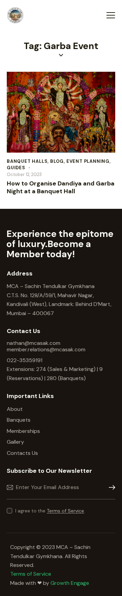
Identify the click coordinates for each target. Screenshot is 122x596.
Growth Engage (69, 583)
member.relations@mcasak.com (46, 349)
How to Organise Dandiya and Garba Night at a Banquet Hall (61, 187)
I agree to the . (50, 511)
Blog (57, 161)
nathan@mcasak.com (33, 343)
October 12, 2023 (24, 174)
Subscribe (110, 487)
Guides (16, 168)
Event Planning (87, 161)
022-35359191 (24, 360)
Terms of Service (65, 510)
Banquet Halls (27, 161)
